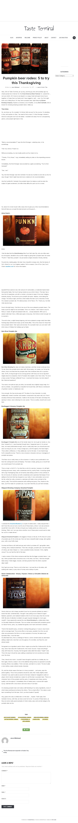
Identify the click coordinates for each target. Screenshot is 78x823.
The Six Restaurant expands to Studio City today (16, 751)
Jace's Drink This (42, 87)
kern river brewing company (41, 717)
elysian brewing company (24, 717)
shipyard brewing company (11, 719)
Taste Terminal (39, 28)
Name (3, 786)
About (46, 37)
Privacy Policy (37, 37)
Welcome (27, 37)
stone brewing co (25, 719)
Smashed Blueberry (16, 523)
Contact (53, 37)
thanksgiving (36, 719)
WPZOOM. (54, 819)
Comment (5, 770)
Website (4, 798)
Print (27, 729)
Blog (11, 37)
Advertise (19, 37)
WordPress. (31, 819)
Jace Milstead (63, 37)
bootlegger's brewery (9, 717)
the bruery (45, 719)
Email (3, 792)
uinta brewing (26, 721)
